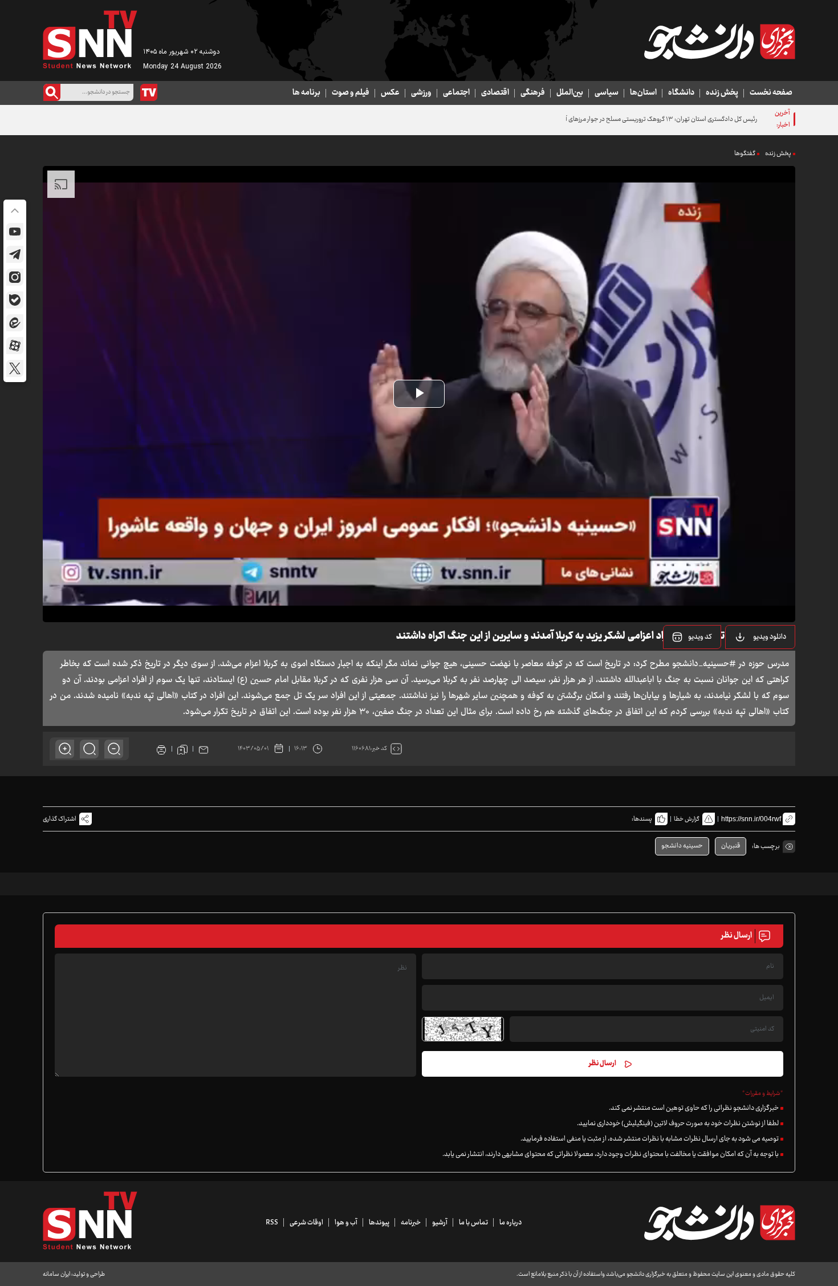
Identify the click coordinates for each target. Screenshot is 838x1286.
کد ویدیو (700, 637)
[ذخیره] (182, 748)
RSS (272, 1222)
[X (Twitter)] (14, 368)
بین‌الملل (569, 93)
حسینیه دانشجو (682, 846)
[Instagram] (14, 277)
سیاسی (607, 93)
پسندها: (642, 819)
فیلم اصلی (755, 666)
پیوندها (379, 1222)
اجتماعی (456, 93)
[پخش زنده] (148, 92)
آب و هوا (346, 1222)
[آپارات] (14, 345)
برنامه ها (306, 93)
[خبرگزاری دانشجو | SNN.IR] (719, 41)
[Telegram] (14, 254)
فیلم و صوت (350, 93)
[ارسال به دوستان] (203, 748)
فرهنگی (532, 93)
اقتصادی (495, 93)
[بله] (14, 300)
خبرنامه (411, 1222)
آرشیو (440, 1222)
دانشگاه (681, 93)
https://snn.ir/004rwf (751, 819)
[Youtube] (14, 231)
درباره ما (510, 1222)
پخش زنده (722, 93)
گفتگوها (744, 154)
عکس (390, 93)
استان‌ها (643, 93)
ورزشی (421, 93)
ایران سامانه (56, 1274)
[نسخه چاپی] (161, 748)
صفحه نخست (771, 93)
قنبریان (730, 846)
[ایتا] (14, 322)
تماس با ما (473, 1222)
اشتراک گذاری (59, 819)
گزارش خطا (686, 819)
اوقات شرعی (306, 1222)
